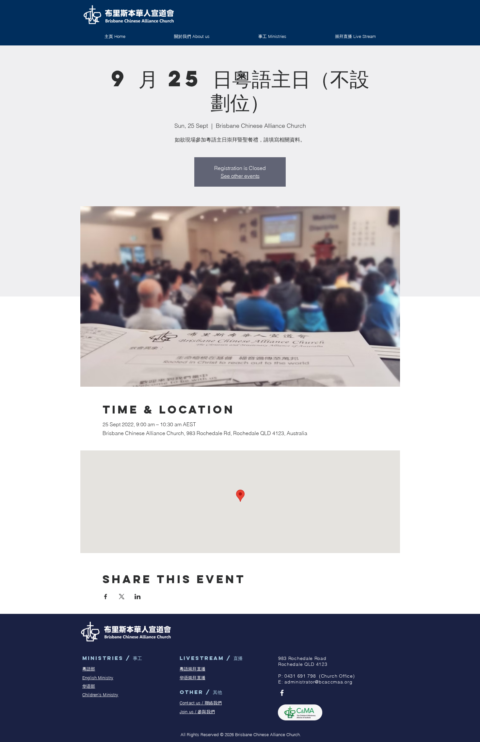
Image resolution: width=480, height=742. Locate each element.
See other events (240, 176)
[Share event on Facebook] (106, 596)
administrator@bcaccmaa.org (318, 682)
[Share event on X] (122, 596)
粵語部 (88, 668)
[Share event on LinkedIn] (138, 596)
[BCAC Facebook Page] (282, 693)
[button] (272, 36)
